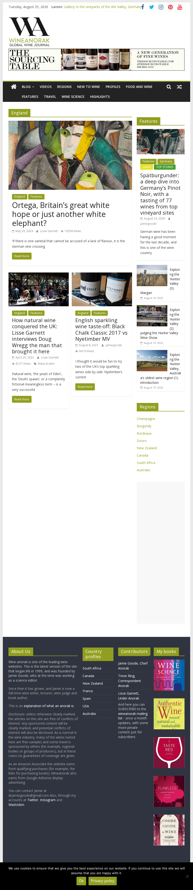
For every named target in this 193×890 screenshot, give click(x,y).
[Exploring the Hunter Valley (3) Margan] (152, 267)
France (88, 691)
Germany (166, 161)
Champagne (146, 418)
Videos (46, 86)
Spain (87, 698)
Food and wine (139, 86)
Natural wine (46, 364)
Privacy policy (102, 880)
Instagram (48, 800)
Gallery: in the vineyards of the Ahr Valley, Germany (103, 6)
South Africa (146, 462)
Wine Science (73, 96)
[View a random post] (179, 87)
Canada (142, 455)
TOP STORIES (164, 167)
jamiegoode (114, 345)
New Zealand (147, 448)
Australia (143, 470)
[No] (187, 876)
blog (26, 86)
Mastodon (16, 804)
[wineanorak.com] (13, 87)
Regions (64, 86)
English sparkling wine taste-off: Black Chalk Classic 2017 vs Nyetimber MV (101, 329)
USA (86, 706)
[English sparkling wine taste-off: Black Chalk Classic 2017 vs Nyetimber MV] (102, 275)
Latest (147, 167)
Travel (50, 96)
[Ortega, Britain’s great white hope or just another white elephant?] (70, 123)
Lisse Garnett (49, 231)
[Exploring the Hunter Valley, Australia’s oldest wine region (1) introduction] (152, 352)
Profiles (113, 86)
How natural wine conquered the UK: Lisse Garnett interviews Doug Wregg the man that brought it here (37, 335)
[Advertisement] (161, 553)
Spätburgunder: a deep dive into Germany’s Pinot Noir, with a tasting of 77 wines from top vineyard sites (160, 194)
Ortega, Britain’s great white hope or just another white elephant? (60, 214)
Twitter (32, 800)
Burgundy (144, 426)
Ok (81, 880)
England (19, 196)
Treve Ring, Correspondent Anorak (129, 681)
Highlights (100, 96)
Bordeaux (144, 433)
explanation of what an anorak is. (49, 706)
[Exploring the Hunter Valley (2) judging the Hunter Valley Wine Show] (152, 307)
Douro (142, 440)
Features (30, 96)
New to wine (88, 86)
